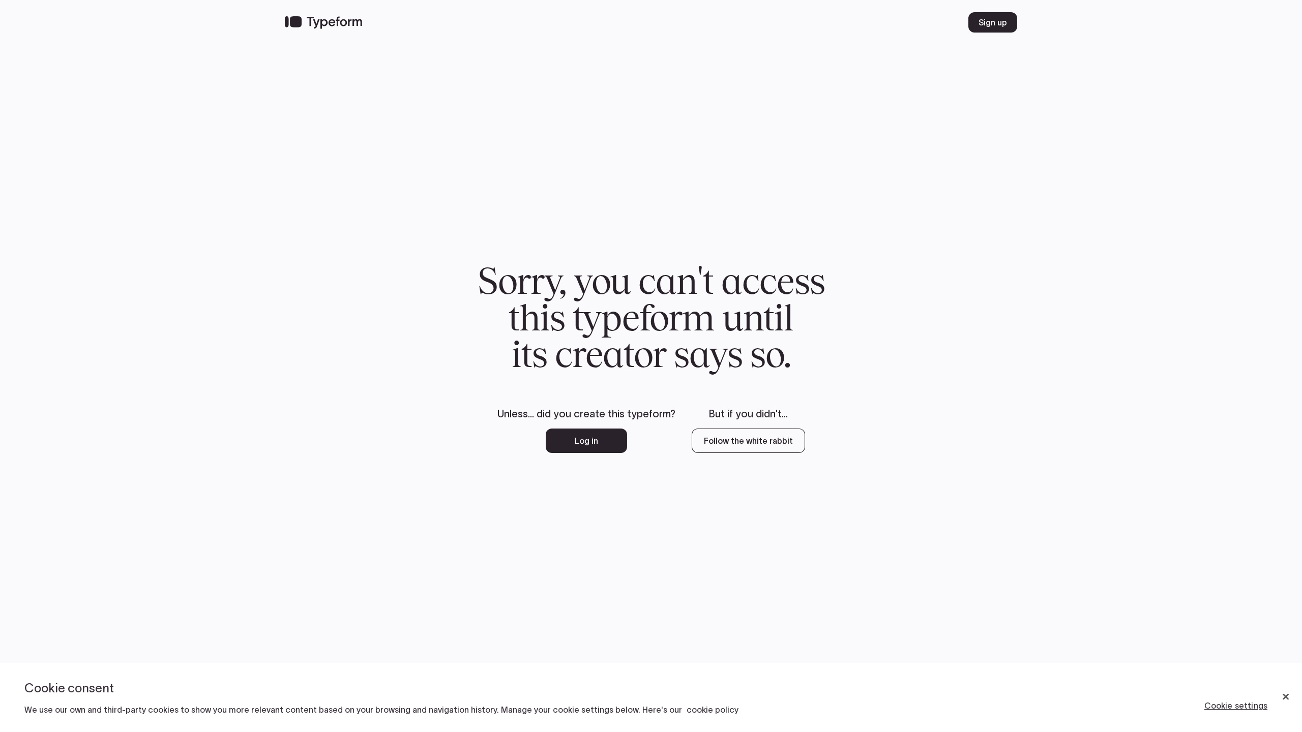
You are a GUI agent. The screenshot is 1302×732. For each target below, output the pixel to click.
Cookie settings (1235, 705)
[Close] (1286, 697)
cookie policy (712, 709)
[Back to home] (323, 22)
